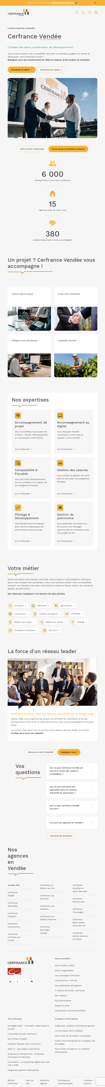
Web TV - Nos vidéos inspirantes (24, 1049)
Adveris (87, 1083)
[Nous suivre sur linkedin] (10, 981)
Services (53, 630)
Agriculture (66, 605)
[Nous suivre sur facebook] (17, 981)
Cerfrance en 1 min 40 (66, 980)
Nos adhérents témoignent (68, 985)
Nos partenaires (63, 1000)
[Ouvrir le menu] (89, 12)
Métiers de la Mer (23, 622)
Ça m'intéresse (22, 449)
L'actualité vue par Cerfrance (22, 1034)
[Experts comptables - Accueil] (15, 971)
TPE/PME (75, 614)
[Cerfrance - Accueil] (18, 12)
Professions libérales (24, 630)
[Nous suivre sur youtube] (31, 981)
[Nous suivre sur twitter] (24, 981)
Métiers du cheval (54, 622)
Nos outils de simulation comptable (73, 1036)
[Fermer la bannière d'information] (95, 3)
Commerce (19, 614)
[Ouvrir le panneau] (91, 770)
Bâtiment (41, 605)
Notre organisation (64, 970)
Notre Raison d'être (65, 965)
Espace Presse (62, 1005)
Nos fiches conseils (17, 1039)
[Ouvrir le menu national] (96, 12)
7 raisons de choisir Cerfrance (70, 990)
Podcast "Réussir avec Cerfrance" (24, 1044)
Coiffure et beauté (48, 614)
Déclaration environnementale (70, 1010)
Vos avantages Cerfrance (67, 975)
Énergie (81, 622)
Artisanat (19, 605)
